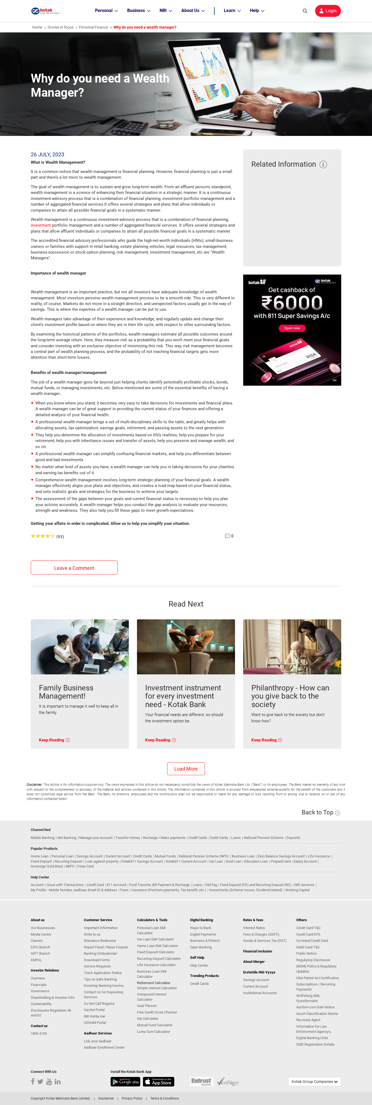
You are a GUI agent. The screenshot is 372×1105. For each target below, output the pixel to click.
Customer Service (98, 920)
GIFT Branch (40, 953)
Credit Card (95, 885)
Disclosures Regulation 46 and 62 (51, 1013)
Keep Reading (52, 740)
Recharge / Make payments (164, 838)
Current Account (117, 856)
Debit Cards (219, 838)
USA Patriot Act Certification (317, 978)
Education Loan (256, 861)
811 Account (116, 885)
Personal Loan (62, 856)
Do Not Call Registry (99, 1003)
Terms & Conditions (164, 1098)
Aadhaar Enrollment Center (104, 1047)
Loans (236, 838)
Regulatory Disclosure (313, 960)
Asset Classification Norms (317, 1014)
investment (41, 225)
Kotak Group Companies (313, 1081)
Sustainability (41, 1004)
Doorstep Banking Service (104, 986)
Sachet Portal (94, 1010)
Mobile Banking (42, 838)
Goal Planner (147, 1006)
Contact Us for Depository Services (103, 994)
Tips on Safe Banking (100, 979)
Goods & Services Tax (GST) (265, 941)
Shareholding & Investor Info (52, 998)
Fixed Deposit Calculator (155, 952)
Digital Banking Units (312, 1038)
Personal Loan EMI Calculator (151, 930)
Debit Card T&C (308, 947)
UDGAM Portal (95, 1023)
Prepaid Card (281, 861)
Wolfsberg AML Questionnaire (308, 998)
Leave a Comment (74, 568)
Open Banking (201, 947)
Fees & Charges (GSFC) (261, 934)
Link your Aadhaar (97, 1041)
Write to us (92, 934)
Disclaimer (106, 1098)
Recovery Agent (308, 1020)
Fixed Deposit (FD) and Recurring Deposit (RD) (255, 885)
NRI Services (304, 885)
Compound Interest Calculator (151, 996)
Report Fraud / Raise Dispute (106, 947)
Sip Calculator (147, 1018)
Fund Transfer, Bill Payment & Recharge (159, 885)
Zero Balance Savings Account (281, 856)
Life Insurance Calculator (156, 965)
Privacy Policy (132, 1098)
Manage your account (95, 838)
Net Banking (66, 838)
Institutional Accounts (260, 993)
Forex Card (85, 866)
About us (38, 920)
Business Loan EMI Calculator (152, 974)
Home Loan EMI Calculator (157, 946)
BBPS (70, 866)
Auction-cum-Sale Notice (315, 1007)
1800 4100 (39, 1033)
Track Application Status (103, 973)
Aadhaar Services (98, 1033)
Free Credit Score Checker (157, 1012)
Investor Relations (45, 970)
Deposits (293, 838)
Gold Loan (233, 861)
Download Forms (97, 960)
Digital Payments (203, 934)
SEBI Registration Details (315, 1044)
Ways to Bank (200, 928)
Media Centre (41, 934)
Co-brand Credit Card (312, 941)
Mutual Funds (165, 856)
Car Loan (216, 861)
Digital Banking (201, 920)
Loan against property (101, 861)
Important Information (101, 928)
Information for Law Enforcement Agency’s (313, 1029)
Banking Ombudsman (100, 953)
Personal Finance (93, 27)
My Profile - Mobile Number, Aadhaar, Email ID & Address (74, 890)
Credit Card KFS (308, 934)
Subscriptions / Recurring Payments (315, 986)
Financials (39, 985)
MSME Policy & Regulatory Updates (316, 968)
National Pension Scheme (263, 838)
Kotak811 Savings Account (142, 861)
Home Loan (39, 856)
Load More (186, 769)
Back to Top (318, 812)
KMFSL (36, 960)
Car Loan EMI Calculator (155, 939)
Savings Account (89, 856)
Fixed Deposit (41, 861)
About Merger (254, 962)
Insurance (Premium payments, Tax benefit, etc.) (169, 890)
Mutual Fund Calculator (154, 1025)
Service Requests (97, 966)
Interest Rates (254, 928)
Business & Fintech (205, 941)
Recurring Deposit (68, 861)
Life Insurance (319, 856)
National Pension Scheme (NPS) (204, 856)
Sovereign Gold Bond (47, 866)
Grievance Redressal (100, 941)
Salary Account (305, 861)
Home (37, 27)
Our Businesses (43, 928)
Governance (40, 991)
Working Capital (297, 890)
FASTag (211, 885)
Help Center (199, 965)
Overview (38, 978)
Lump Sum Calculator (153, 1032)
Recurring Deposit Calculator (159, 959)
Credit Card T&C (308, 928)
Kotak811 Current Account (186, 861)
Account (37, 885)
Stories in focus (61, 27)
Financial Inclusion (257, 951)
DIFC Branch (40, 947)
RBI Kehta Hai (94, 1016)
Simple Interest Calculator (157, 988)
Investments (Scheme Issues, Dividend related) (245, 890)
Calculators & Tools (152, 920)
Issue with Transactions (65, 885)
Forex (124, 890)
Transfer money (127, 838)
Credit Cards (197, 838)
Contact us (39, 1026)
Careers (37, 941)
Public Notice (306, 953)
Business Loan (243, 856)
